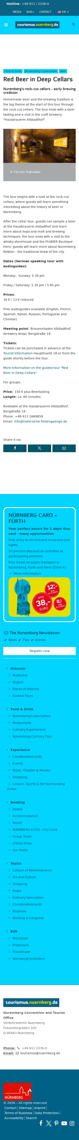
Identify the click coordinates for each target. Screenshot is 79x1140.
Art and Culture (24, 877)
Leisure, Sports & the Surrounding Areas (36, 786)
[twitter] (48, 1123)
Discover (17, 668)
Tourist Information (18, 353)
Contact (45, 11)
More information (27, 573)
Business (19, 911)
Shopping (19, 777)
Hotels (17, 809)
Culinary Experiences (28, 730)
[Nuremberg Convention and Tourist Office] (37, 25)
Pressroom (20, 945)
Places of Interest (25, 689)
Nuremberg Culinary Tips (31, 736)
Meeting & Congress (28, 918)
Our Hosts (20, 850)
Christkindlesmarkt (27, 757)
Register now (40, 651)
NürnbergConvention (28, 959)
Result (17, 823)
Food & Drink (21, 709)
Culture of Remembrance (32, 870)
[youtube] (64, 1123)
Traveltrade (21, 952)
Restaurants (21, 723)
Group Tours (21, 836)
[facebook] (41, 1123)
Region (17, 682)
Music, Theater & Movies (31, 770)
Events (17, 763)
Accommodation (25, 816)
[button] (15, 448)
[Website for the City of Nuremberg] (39, 1091)
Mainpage (20, 938)
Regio (16, 891)
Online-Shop (22, 843)
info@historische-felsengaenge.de (40, 421)
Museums (19, 675)
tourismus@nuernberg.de (40, 1053)
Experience (19, 750)
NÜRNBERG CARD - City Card (34, 830)
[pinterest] (56, 1123)
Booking (17, 802)
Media (17, 11)
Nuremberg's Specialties (31, 716)
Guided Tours (22, 696)
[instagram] (72, 1123)
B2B (29, 11)
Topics (15, 863)
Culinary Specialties (27, 898)
